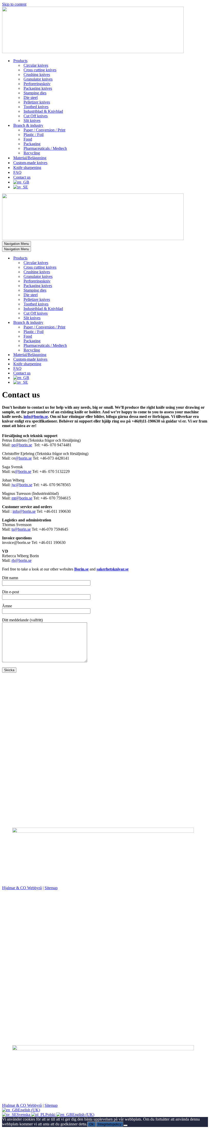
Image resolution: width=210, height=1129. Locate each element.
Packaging (32, 144)
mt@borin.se (22, 498)
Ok (91, 1124)
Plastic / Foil (34, 134)
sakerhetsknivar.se (113, 569)
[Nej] (125, 1125)
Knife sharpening (27, 167)
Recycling (32, 153)
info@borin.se (36, 416)
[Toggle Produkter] (91, 258)
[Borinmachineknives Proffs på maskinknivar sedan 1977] (93, 52)
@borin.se (23, 458)
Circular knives (36, 65)
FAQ (17, 172)
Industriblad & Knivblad (43, 111)
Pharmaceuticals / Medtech (45, 148)
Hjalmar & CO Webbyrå (22, 888)
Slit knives (32, 120)
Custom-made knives (30, 163)
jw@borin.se (22, 485)
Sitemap (51, 888)
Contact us (21, 177)
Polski (50, 1114)
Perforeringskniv (37, 84)
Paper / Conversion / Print (44, 130)
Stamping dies (35, 93)
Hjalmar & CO (39, 880)
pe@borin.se (22, 445)
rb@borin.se (22, 560)
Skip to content (14, 4)
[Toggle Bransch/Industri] (91, 323)
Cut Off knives (36, 116)
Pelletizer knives (37, 102)
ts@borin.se (21, 529)
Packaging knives (38, 88)
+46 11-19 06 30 (15, 697)
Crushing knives (37, 74)
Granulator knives (38, 79)
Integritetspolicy (109, 1124)
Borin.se (81, 569)
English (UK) (29, 1110)
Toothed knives (36, 107)
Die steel (31, 97)
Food (28, 139)
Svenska (24, 1114)
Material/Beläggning (29, 158)
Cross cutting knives (40, 70)
